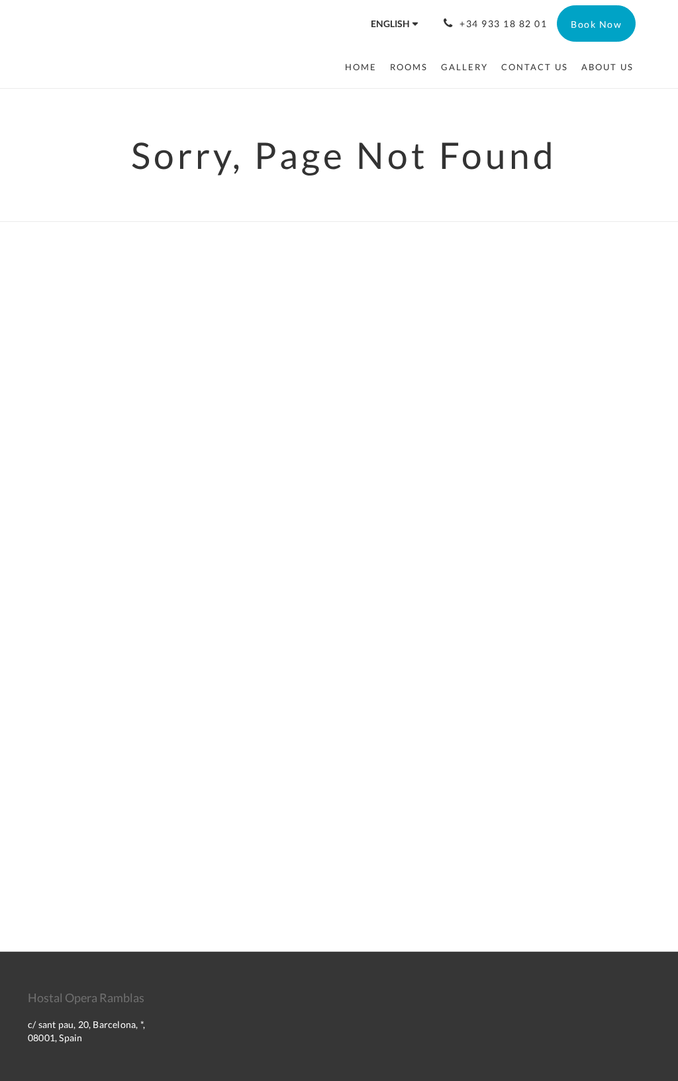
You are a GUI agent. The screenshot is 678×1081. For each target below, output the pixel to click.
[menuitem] (364, 67)
